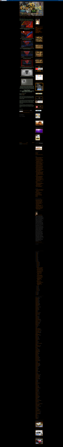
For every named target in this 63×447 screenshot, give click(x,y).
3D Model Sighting (37, 304)
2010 (36, 293)
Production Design (37, 376)
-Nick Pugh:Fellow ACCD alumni (39, 199)
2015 (36, 259)
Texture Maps (37, 405)
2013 (36, 261)
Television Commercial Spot (38, 403)
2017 (36, 257)
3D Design (37, 299)
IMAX (36, 347)
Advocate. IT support (38, 312)
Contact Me (37, 153)
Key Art (36, 348)
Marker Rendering (37, 351)
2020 (36, 254)
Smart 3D (37, 391)
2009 (36, 294)
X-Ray (36, 417)
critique (36, 333)
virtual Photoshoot (37, 413)
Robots (36, 384)
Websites (36, 415)
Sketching (37, 390)
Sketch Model (37, 389)
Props (36, 379)
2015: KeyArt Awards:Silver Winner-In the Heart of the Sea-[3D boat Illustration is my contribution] (39, 163)
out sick (36, 361)
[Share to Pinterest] (22, 111)
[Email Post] (30, 110)
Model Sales (37, 356)
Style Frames (37, 399)
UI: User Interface (37, 409)
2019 (36, 255)
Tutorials (36, 408)
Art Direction (37, 317)
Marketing (37, 352)
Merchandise (37, 355)
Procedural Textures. (38, 374)
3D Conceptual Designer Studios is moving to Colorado (39, 273)
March (37, 288)
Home (27, 142)
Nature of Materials (38, 360)
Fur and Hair (37, 341)
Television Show (37, 404)
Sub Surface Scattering (38, 400)
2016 (36, 258)
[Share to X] (21, 111)
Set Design (37, 386)
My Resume (37, 152)
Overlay (36, 362)
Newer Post (20, 142)
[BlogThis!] (20, 111)
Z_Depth (36, 418)
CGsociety (37, 196)
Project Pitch (37, 377)
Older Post (33, 142)
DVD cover (37, 336)
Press (36, 372)
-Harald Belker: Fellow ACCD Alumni (39, 206)
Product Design (37, 375)
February (38, 289)
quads (28, 112)
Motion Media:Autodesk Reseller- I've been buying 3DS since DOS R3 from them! (39, 190)
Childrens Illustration (38, 329)
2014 (36, 260)
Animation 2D (37, 314)
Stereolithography (37, 396)
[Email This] (19, 111)
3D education (37, 300)
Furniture (36, 342)
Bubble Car (37, 324)
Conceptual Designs (38, 331)
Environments (37, 338)
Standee (36, 394)
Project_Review (26, 112)
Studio (36, 398)
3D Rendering (37, 308)
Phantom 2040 (37, 365)
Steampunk (37, 395)
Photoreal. (37, 366)
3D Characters (37, 298)
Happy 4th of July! (39, 280)
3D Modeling (37, 305)
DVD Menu (37, 337)
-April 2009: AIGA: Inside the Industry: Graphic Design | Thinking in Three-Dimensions (39, 180)
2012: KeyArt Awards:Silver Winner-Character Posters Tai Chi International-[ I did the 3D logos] (39, 166)
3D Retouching (37, 309)
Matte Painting (37, 353)
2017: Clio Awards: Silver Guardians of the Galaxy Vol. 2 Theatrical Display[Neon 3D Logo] (39, 161)
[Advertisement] (24, 137)
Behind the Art (37, 322)
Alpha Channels (37, 313)
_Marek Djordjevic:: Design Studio (39, 207)
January (38, 290)
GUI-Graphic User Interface (38, 343)
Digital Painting (37, 334)
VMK (36, 414)
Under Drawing (37, 410)
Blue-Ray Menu (37, 323)
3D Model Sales (37, 303)
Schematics (37, 385)
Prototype (37, 380)
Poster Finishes (37, 371)
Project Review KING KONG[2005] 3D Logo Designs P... (39, 279)
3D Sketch (37, 310)
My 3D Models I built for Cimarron (39, 154)
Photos (36, 367)
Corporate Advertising (38, 332)
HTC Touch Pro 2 (37, 346)
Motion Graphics (21, 112)
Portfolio (36, 370)
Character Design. (37, 328)
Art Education (37, 318)
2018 (36, 256)
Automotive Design (38, 319)
